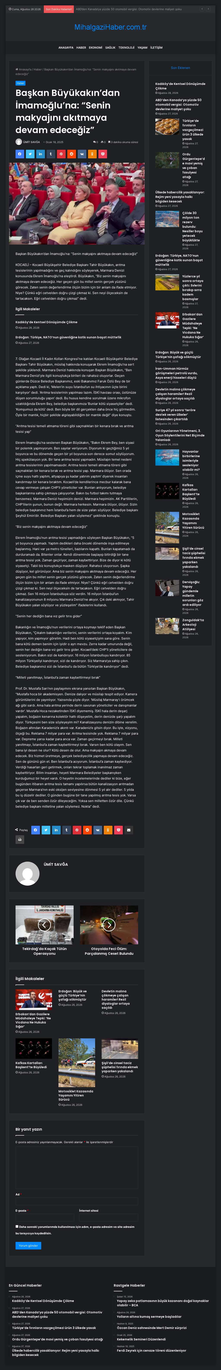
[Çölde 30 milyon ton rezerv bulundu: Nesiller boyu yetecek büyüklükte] (167, 219)
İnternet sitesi (88, 1210)
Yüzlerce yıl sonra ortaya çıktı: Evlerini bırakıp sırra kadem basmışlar (192, 287)
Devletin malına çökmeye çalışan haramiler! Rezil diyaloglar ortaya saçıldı (116, 999)
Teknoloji (126, 47)
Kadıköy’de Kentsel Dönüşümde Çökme (46, 322)
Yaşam (142, 47)
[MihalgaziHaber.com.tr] (110, 27)
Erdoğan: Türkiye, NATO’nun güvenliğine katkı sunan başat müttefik (68, 337)
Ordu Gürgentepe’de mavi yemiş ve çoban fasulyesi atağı (193, 165)
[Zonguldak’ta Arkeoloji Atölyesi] (167, 626)
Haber (81, 47)
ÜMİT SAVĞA (31, 142)
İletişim (156, 47)
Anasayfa (65, 47)
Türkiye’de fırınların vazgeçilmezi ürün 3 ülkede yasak (111, 9)
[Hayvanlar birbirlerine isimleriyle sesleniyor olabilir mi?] (167, 457)
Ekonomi (95, 47)
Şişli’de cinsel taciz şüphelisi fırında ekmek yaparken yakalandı (120, 1067)
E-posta (22, 1210)
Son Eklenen (180, 68)
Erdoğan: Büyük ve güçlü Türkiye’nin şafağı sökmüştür (72, 995)
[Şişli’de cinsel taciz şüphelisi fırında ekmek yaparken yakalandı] (120, 1048)
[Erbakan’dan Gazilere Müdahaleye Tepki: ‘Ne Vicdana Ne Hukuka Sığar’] (34, 999)
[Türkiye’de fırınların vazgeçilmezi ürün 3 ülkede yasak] (167, 127)
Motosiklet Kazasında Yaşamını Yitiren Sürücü (75, 1095)
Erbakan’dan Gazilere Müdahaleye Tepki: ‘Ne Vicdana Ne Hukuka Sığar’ (33, 1020)
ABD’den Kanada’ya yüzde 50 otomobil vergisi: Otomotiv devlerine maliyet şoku (178, 104)
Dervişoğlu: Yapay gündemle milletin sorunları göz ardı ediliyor (192, 593)
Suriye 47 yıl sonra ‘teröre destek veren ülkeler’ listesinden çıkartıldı (175, 414)
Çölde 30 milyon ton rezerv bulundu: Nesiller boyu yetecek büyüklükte (192, 226)
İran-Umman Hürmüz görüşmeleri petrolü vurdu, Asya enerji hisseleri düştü (176, 373)
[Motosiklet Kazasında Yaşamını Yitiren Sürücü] (76, 1062)
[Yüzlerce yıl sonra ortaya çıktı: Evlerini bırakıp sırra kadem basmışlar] (167, 282)
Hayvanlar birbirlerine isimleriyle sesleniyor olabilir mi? (191, 460)
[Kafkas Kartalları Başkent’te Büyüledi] (34, 1048)
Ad (19, 1194)
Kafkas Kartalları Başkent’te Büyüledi (31, 1065)
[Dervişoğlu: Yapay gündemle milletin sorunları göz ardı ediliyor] (167, 588)
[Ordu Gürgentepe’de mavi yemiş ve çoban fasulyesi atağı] (167, 160)
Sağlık (110, 47)
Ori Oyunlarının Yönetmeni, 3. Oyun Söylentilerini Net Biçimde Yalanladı (180, 435)
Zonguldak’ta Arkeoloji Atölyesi (193, 624)
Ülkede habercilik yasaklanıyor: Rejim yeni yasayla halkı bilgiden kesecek (180, 197)
